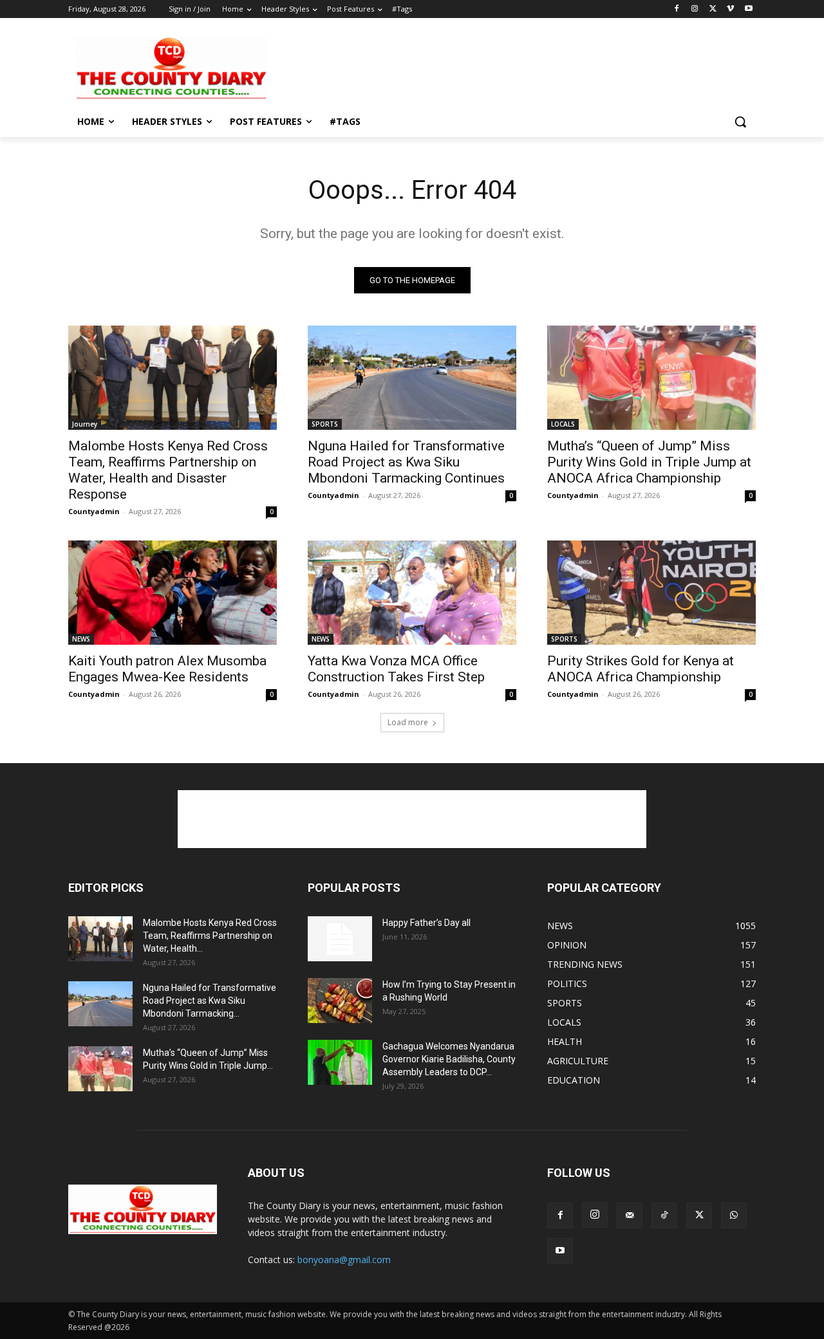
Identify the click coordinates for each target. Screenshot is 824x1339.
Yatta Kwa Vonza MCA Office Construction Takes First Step (396, 669)
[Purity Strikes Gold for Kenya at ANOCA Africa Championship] (651, 592)
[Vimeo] (730, 9)
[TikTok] (664, 1215)
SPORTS (325, 424)
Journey (84, 424)
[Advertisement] (508, 67)
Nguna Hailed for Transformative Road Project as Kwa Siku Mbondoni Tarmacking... (209, 1001)
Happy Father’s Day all (426, 923)
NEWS (81, 638)
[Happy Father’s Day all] (340, 938)
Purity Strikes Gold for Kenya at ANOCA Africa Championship (640, 669)
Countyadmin (94, 511)
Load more (408, 722)
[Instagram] (695, 9)
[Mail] (629, 1215)
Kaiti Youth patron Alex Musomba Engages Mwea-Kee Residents (167, 669)
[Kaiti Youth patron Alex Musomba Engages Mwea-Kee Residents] (172, 592)
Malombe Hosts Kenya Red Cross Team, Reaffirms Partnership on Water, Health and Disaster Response (168, 470)
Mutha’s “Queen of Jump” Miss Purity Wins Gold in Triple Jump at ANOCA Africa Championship (649, 462)
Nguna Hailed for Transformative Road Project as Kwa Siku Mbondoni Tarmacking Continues (406, 462)
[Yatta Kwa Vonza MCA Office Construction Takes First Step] (412, 592)
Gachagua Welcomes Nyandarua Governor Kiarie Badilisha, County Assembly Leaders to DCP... (449, 1059)
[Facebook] (677, 9)
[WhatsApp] (734, 1215)
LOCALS (563, 424)
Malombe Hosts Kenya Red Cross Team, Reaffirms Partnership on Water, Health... (210, 936)
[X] (713, 9)
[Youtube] (748, 9)
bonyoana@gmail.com (344, 1259)
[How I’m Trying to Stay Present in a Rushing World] (340, 1000)
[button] (740, 121)
